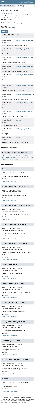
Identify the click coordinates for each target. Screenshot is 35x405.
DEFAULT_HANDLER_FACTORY (24, 57)
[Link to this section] (16, 27)
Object (9, 19)
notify (12, 157)
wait (4, 159)
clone (4, 155)
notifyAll (20, 157)
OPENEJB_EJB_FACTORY (23, 129)
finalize (18, 155)
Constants (18, 5)
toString (29, 157)
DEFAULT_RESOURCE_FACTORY (25, 85)
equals (10, 155)
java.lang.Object (6, 13)
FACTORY (18, 120)
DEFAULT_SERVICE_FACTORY (24, 102)
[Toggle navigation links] (2, 2)
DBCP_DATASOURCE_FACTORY (24, 40)
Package (18, 137)
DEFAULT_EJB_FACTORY (23, 49)
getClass (26, 155)
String (4, 42)
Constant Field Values (10, 181)
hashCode (5, 157)
